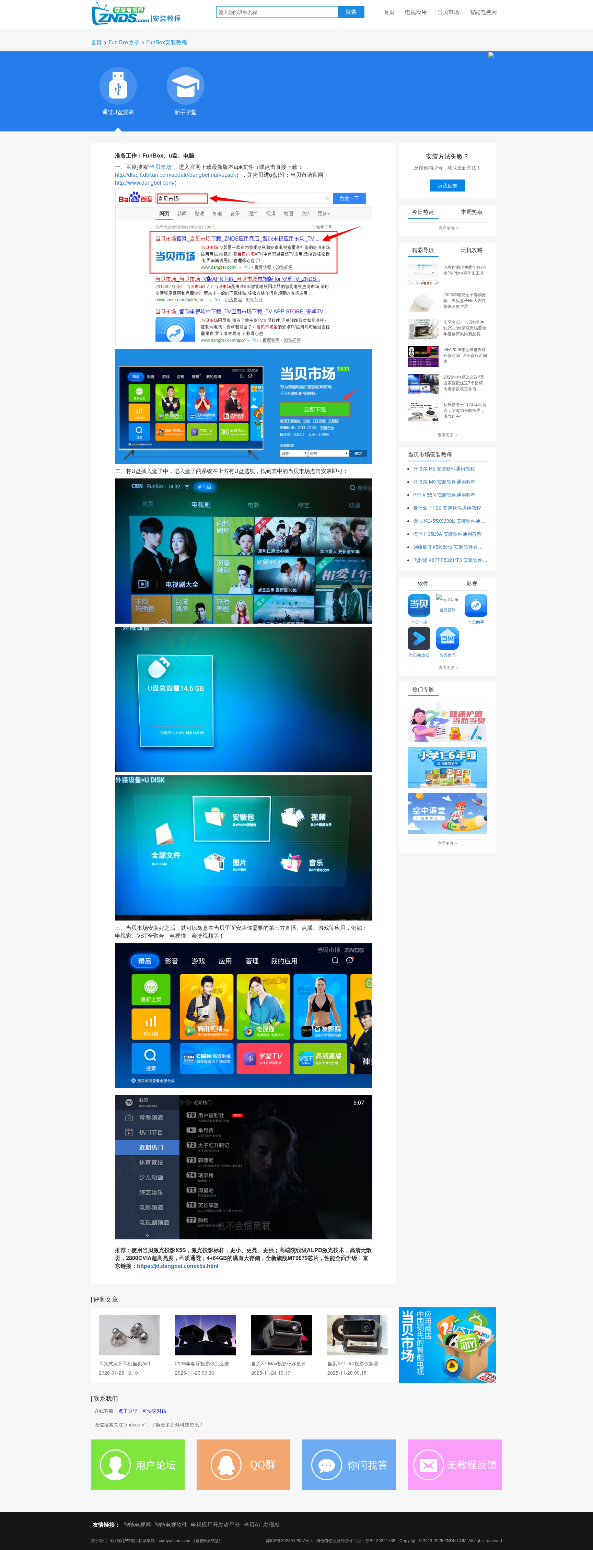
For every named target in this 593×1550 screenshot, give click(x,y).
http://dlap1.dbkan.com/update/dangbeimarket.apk (175, 174)
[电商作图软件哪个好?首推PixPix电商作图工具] (423, 273)
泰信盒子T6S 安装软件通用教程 (447, 507)
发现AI (271, 1524)
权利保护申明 (123, 1540)
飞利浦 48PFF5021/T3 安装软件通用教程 (450, 559)
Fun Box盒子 (124, 42)
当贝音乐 (447, 609)
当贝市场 (448, 12)
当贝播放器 (419, 655)
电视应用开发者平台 (215, 1524)
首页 (389, 12)
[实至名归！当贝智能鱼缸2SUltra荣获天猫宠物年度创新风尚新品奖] (423, 328)
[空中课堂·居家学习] (447, 814)
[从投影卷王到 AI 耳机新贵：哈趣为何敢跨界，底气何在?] (423, 410)
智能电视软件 (170, 1524)
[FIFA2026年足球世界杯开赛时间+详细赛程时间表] (423, 355)
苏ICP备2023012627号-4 (289, 1540)
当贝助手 (476, 622)
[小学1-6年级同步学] (447, 768)
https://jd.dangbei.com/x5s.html (177, 1266)
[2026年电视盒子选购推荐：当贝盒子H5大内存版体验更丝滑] (423, 301)
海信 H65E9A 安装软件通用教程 (447, 533)
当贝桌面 (447, 655)
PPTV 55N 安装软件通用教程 (444, 494)
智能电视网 (483, 12)
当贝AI (252, 1524)
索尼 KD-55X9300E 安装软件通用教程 (450, 520)
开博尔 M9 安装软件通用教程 (444, 481)
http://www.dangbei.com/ (144, 182)
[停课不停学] (447, 722)
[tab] (118, 86)
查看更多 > (448, 228)
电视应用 (416, 12)
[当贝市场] (447, 1345)
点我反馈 (447, 185)
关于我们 (99, 1540)
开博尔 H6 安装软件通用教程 (444, 468)
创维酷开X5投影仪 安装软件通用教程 (450, 546)
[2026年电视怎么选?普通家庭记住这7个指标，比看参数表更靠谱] (423, 383)
